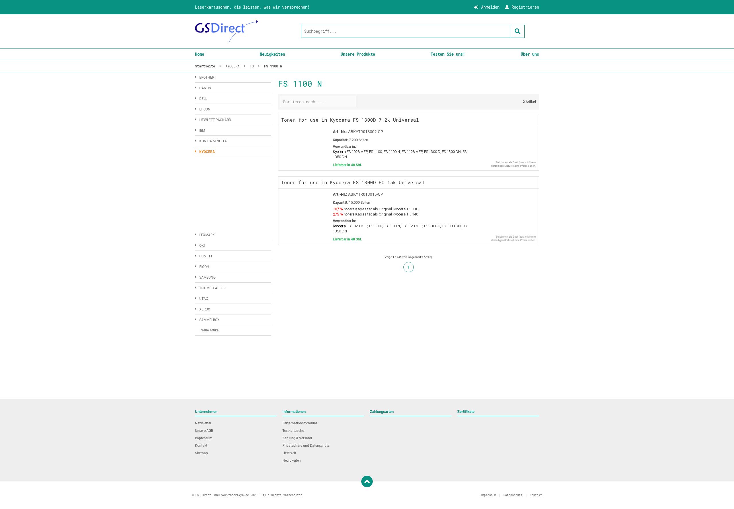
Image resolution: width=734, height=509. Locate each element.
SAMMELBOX (209, 320)
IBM (202, 131)
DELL (203, 99)
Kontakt (201, 446)
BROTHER (206, 77)
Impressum (203, 438)
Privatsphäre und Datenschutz (305, 446)
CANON (205, 88)
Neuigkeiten (272, 54)
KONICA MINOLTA (213, 141)
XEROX (204, 309)
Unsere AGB (204, 431)
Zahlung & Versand (297, 438)
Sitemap (201, 453)
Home (199, 54)
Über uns (530, 54)
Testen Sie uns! (448, 54)
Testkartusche (293, 431)
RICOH (204, 267)
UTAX (203, 299)
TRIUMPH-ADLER (212, 288)
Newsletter (203, 423)
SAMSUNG (207, 277)
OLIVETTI (206, 256)
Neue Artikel (210, 330)
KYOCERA (207, 152)
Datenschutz (512, 495)
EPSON (204, 109)
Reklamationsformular (299, 423)
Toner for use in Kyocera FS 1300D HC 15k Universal (353, 182)
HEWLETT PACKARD (215, 120)
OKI (202, 246)
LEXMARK (207, 235)
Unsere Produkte (358, 54)
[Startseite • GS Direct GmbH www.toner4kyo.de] (226, 31)
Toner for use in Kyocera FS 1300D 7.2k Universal (350, 120)
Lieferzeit (289, 453)
